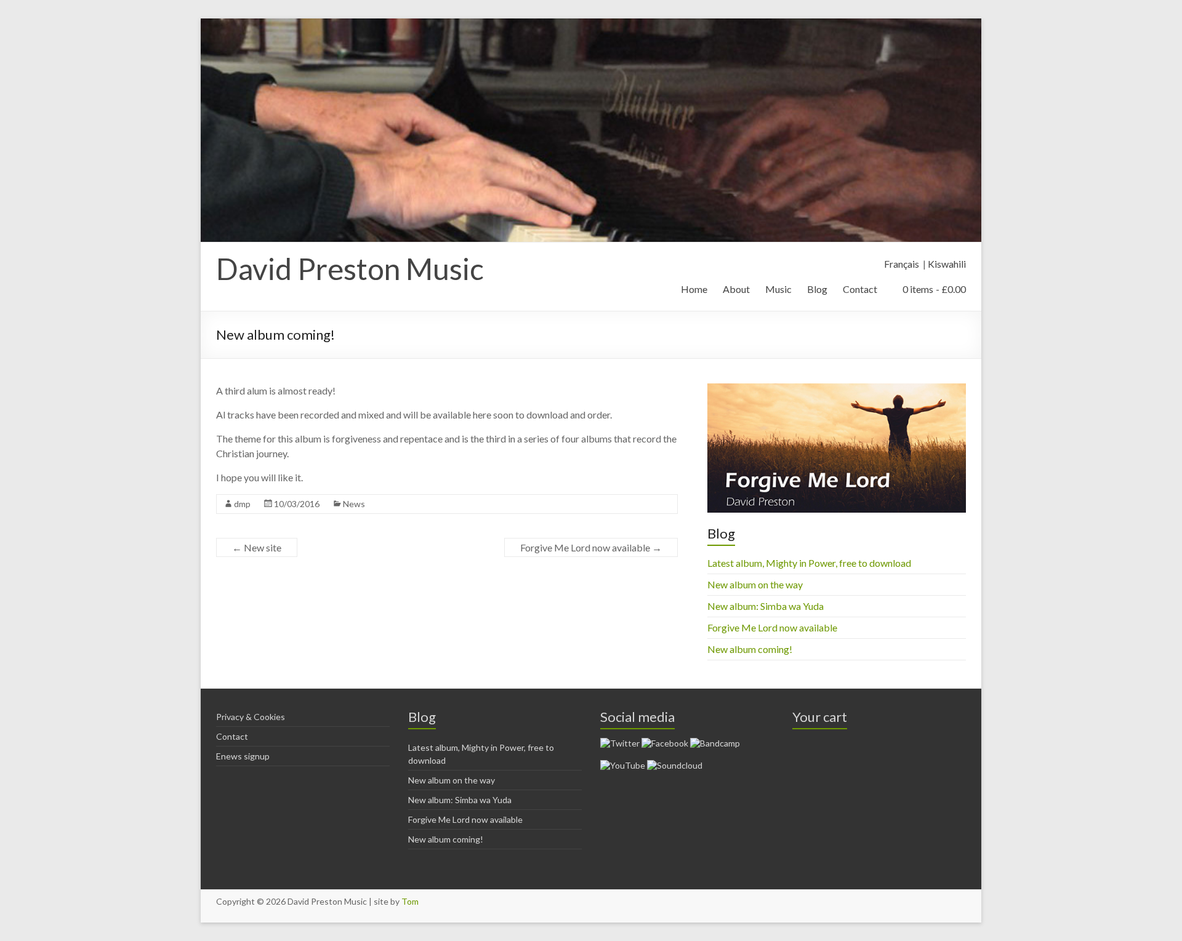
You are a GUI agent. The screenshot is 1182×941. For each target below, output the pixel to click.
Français (901, 264)
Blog (817, 289)
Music (778, 289)
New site (256, 547)
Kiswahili (947, 264)
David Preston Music (350, 268)
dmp (242, 504)
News (354, 504)
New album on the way (755, 584)
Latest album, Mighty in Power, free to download (809, 563)
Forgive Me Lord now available (591, 547)
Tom (410, 901)
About (736, 289)
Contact (860, 289)
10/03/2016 (297, 504)
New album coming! (749, 649)
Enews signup (243, 756)
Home (694, 289)
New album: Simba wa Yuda (765, 606)
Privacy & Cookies (250, 716)
